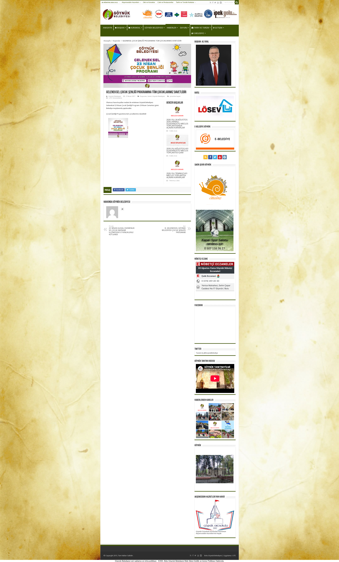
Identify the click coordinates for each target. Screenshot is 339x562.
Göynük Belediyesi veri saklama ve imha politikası (136, 561)
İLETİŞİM (218, 28)
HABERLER (171, 28)
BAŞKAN (120, 28)
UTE (234, 556)
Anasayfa (107, 41)
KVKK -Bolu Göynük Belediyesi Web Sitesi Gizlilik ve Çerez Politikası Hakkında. (191, 561)
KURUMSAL (135, 28)
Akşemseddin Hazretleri (130, 2)
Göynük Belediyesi (114, 96)
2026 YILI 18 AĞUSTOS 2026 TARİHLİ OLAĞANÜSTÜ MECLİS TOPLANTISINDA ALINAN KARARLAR (177, 124)
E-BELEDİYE (199, 33)
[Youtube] (218, 2)
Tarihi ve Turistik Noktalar (185, 2)
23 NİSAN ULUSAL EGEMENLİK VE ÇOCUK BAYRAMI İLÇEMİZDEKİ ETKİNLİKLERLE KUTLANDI (122, 230)
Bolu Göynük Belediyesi (213, 556)
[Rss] (210, 2)
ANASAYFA (107, 28)
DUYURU (183, 28)
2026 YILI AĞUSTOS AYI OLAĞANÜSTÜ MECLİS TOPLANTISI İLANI (177, 150)
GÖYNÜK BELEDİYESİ (154, 28)
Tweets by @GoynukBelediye (207, 353)
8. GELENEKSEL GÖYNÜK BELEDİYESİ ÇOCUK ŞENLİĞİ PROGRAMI (174, 229)
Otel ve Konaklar (149, 2)
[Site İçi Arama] (237, 2)
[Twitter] (215, 2)
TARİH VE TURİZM (201, 28)
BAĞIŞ (197, 93)
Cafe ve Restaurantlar (165, 2)
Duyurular (116, 41)
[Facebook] (213, 2)
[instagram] (221, 2)
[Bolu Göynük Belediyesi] (116, 14)
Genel (149, 96)
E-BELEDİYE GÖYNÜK (202, 126)
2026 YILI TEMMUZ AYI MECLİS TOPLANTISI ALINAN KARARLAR (176, 175)
